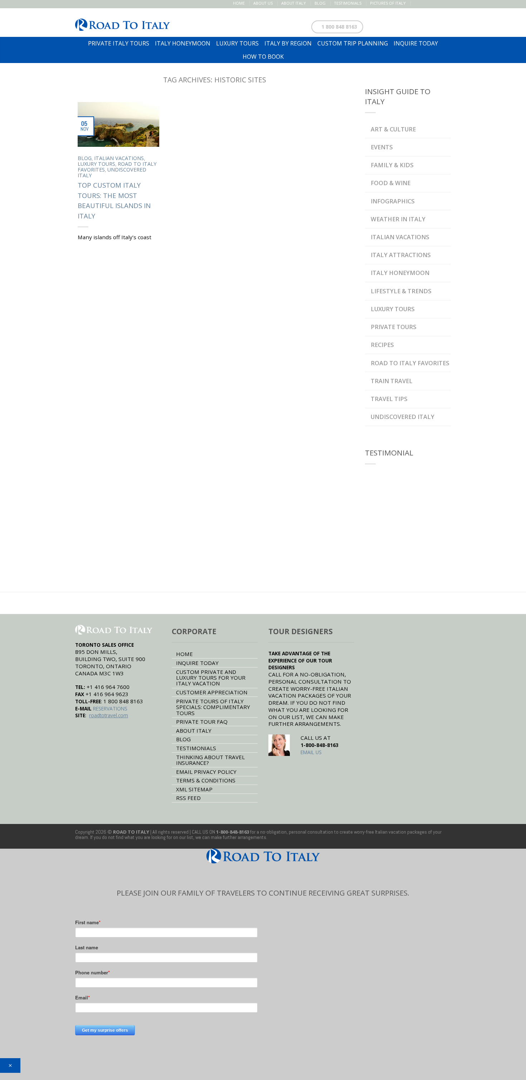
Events (382, 147)
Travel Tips (389, 399)
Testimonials (347, 3)
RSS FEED (188, 797)
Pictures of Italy (388, 3)
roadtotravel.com (108, 715)
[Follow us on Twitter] (424, 3)
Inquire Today (197, 662)
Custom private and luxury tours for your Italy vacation (210, 677)
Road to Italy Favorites (410, 363)
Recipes (382, 345)
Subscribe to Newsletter (412, 25)
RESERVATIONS (110, 708)
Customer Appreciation (211, 692)
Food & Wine (390, 183)
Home (239, 3)
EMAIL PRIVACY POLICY (206, 771)
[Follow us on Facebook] (416, 3)
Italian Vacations (119, 158)
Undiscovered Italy (112, 172)
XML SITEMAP (194, 789)
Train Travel (392, 381)
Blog (320, 3)
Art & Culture (393, 129)
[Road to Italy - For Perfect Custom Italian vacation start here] (122, 22)
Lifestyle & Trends (401, 291)
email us (311, 752)
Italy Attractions (401, 255)
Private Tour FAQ (202, 721)
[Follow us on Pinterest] (431, 3)
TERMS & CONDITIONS (205, 780)
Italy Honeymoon (400, 273)
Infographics (393, 201)
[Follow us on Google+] (439, 3)
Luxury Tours (96, 163)
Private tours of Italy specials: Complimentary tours (213, 707)
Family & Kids (392, 165)
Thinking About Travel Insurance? (210, 759)
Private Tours (394, 327)
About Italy (293, 3)
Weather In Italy (398, 219)
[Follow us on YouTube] (446, 3)
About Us (263, 3)
